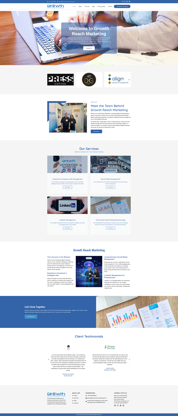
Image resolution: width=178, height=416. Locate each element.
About (80, 6)
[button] (49, 79)
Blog (93, 6)
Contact (110, 6)
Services (87, 6)
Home (74, 6)
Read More (67, 187)
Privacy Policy (101, 6)
